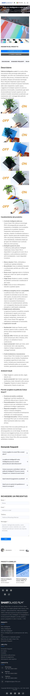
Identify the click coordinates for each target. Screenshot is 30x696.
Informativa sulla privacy (8, 655)
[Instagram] (7, 590)
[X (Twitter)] (11, 590)
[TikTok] (9, 594)
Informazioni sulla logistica (8, 659)
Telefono (3, 514)
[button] (15, 453)
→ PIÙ (24, 619)
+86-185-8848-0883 (11, 668)
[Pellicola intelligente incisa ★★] (7, 570)
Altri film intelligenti (5, 582)
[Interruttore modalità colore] (14, 2)
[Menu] (27, 2)
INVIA (6, 539)
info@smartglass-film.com (12, 681)
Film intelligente (5, 626)
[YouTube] (5, 594)
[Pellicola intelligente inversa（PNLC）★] (22, 570)
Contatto (3, 653)
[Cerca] (24, 2)
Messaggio (4, 521)
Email (2, 507)
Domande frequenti (6, 641)
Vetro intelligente (6, 628)
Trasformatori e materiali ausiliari (10, 637)
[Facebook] (3, 590)
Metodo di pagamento (7, 657)
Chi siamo (4, 651)
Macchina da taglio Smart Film (10, 639)
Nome (2, 500)
